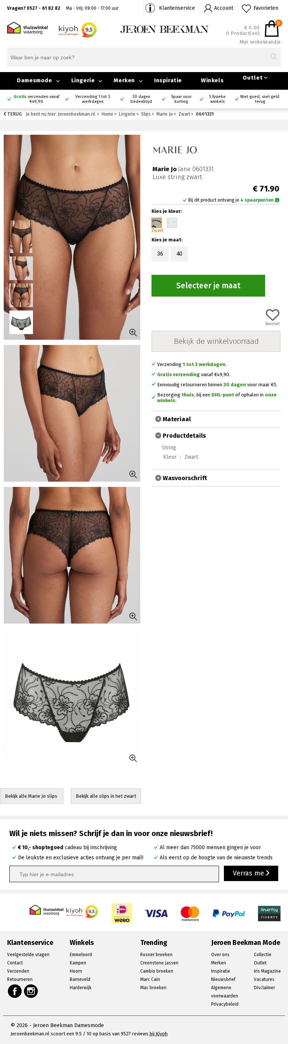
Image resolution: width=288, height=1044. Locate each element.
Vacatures (264, 979)
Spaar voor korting (181, 99)
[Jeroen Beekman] (164, 29)
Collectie (263, 954)
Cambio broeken (156, 971)
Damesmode (34, 80)
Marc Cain (150, 979)
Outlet (253, 77)
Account (223, 8)
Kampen (78, 963)
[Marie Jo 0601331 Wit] (172, 223)
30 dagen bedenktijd (141, 99)
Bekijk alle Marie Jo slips (31, 796)
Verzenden (18, 971)
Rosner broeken (156, 954)
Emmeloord (81, 954)
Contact (15, 963)
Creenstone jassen (159, 963)
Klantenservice (177, 8)
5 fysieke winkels (217, 99)
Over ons (220, 954)
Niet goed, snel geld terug (259, 99)
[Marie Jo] (175, 149)
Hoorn (76, 971)
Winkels (212, 80)
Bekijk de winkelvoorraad (216, 341)
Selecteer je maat (208, 286)
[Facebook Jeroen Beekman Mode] (14, 991)
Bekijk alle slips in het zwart (106, 796)
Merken (124, 80)
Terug (14, 114)
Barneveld (80, 979)
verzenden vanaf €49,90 (36, 99)
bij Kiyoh (159, 1033)
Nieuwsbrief (223, 979)
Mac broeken (153, 987)
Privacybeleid (224, 1004)
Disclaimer (264, 987)
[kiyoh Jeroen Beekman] (82, 910)
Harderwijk (81, 987)
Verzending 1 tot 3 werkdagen (92, 99)
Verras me (249, 873)
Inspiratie (168, 80)
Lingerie (83, 80)
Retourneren (20, 979)
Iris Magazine (267, 971)
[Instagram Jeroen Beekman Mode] (31, 991)
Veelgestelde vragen (28, 954)
